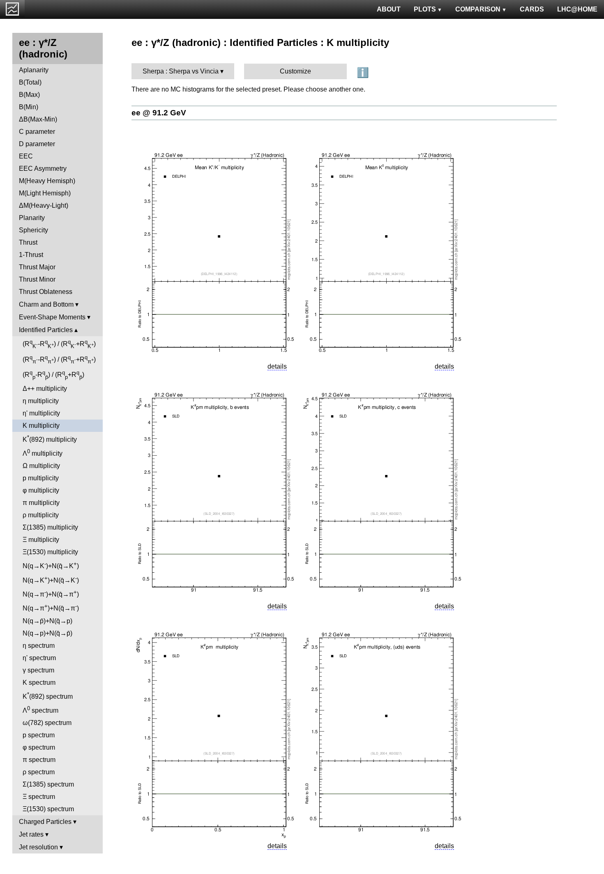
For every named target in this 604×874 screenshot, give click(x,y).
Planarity (32, 217)
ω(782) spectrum (47, 722)
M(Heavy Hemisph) (47, 180)
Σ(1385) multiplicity (50, 527)
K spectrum (39, 682)
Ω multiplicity (41, 465)
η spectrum (39, 645)
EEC (26, 156)
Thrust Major (37, 267)
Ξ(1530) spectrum (48, 808)
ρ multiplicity (41, 515)
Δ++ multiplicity (45, 388)
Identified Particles (46, 329)
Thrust (28, 242)
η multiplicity (41, 400)
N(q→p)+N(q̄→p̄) (47, 633)
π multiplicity (41, 502)
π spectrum (39, 759)
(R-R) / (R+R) (59, 344)
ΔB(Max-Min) (38, 119)
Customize (295, 71)
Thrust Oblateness (45, 291)
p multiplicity (41, 478)
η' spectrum (39, 657)
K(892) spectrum (48, 695)
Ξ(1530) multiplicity (50, 551)
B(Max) (29, 94)
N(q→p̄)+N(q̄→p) (47, 620)
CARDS (532, 9)
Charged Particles (45, 821)
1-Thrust (31, 254)
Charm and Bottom (46, 304)
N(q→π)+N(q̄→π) (51, 593)
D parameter (37, 143)
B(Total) (30, 82)
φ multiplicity (41, 490)
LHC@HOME (577, 9)
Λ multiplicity (42, 452)
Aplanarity (33, 70)
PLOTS (425, 9)
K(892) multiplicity (50, 438)
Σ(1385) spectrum (48, 784)
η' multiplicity (41, 413)
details (277, 366)
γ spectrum (38, 670)
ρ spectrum (39, 771)
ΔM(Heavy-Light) (43, 205)
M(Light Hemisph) (45, 193)
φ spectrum (39, 747)
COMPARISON (477, 9)
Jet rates (31, 834)
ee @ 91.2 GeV (158, 112)
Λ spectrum (40, 709)
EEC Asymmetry (43, 168)
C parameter (37, 131)
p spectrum (39, 735)
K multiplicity (41, 425)
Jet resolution (38, 847)
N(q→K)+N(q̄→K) (51, 565)
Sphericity (33, 230)
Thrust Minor (37, 279)
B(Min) (28, 106)
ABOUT (389, 9)
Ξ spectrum (39, 796)
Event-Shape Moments (52, 317)
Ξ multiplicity (41, 539)
